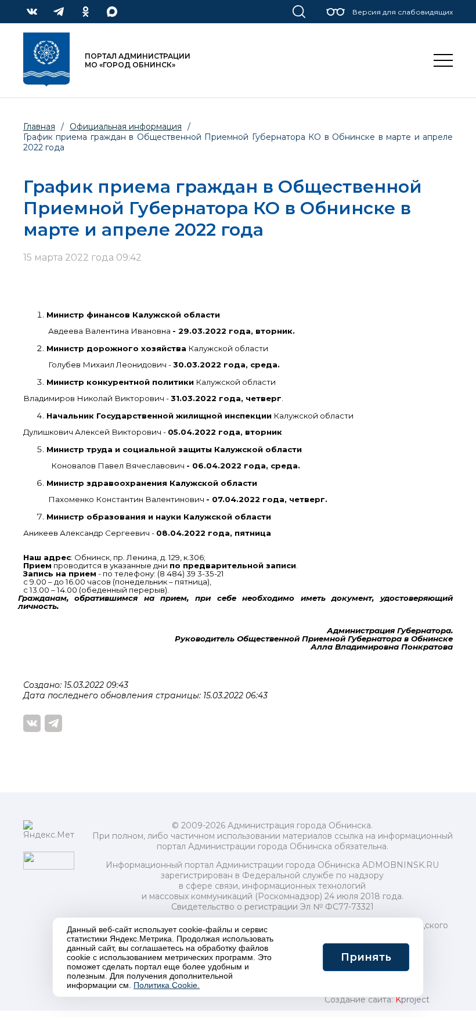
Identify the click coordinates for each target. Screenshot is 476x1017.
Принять (366, 957)
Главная (39, 126)
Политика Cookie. (167, 985)
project (412, 999)
